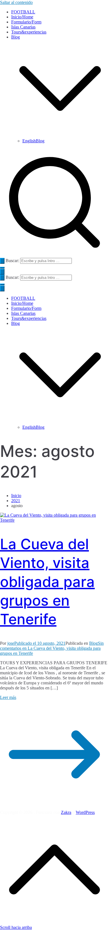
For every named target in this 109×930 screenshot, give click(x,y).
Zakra (66, 812)
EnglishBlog (33, 140)
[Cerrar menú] (2, 288)
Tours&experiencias (28, 32)
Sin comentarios (52, 648)
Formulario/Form (26, 22)
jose (10, 643)
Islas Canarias (23, 27)
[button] (60, 135)
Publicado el (39, 643)
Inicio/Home (22, 17)
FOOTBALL (23, 11)
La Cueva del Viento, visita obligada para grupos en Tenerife (47, 581)
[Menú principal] (2, 272)
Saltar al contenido (16, 2)
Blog (15, 323)
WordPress (85, 812)
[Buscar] (2, 261)
